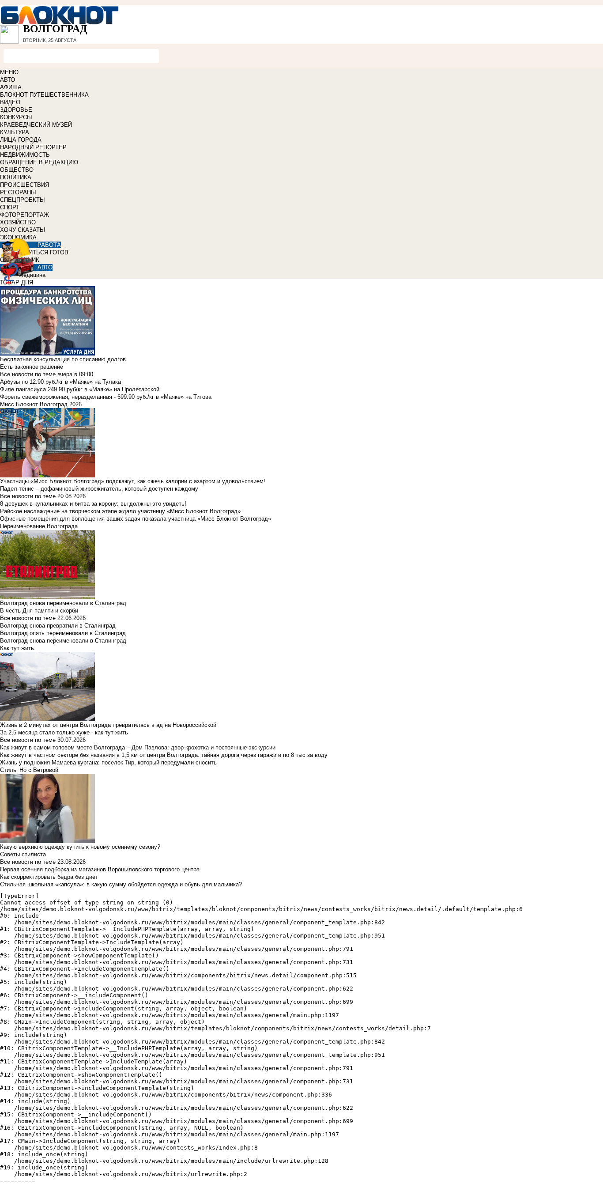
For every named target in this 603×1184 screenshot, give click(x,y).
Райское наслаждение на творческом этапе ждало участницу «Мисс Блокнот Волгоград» (120, 511)
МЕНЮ (9, 72)
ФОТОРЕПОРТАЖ (24, 215)
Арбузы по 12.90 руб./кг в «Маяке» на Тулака (60, 381)
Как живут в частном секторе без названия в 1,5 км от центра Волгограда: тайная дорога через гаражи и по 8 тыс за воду (164, 755)
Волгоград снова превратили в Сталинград (58, 625)
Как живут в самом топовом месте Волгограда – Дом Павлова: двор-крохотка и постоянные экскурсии (137, 747)
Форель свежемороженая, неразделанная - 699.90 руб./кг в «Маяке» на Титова (105, 396)
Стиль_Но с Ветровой (29, 770)
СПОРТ (9, 207)
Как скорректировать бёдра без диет (49, 877)
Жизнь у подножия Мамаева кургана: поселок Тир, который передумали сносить (108, 762)
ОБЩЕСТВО (17, 169)
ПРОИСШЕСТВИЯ (24, 185)
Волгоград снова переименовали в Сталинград (63, 640)
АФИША (11, 87)
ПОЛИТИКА (15, 177)
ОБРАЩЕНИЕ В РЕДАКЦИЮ (39, 162)
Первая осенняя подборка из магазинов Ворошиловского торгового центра (100, 869)
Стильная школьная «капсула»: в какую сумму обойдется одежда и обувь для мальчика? (121, 884)
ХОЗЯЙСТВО (18, 222)
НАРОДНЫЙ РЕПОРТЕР (33, 147)
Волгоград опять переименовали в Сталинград (63, 633)
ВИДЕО (10, 102)
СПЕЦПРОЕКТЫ (22, 200)
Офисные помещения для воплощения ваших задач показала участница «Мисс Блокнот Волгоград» (135, 518)
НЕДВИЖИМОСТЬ (25, 154)
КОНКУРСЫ (16, 117)
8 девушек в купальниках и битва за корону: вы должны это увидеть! (93, 503)
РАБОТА (49, 245)
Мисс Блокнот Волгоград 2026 (41, 404)
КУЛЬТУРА (14, 132)
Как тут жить (17, 648)
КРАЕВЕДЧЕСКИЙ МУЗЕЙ (36, 124)
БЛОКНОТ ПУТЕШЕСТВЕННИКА (44, 94)
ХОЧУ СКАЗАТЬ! (22, 230)
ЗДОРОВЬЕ (16, 109)
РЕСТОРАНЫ (18, 192)
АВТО (7, 79)
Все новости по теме (28, 374)
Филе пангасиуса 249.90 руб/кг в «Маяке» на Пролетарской (79, 389)
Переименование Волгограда (39, 526)
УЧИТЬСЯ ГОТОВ (44, 252)
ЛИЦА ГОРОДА (20, 139)
